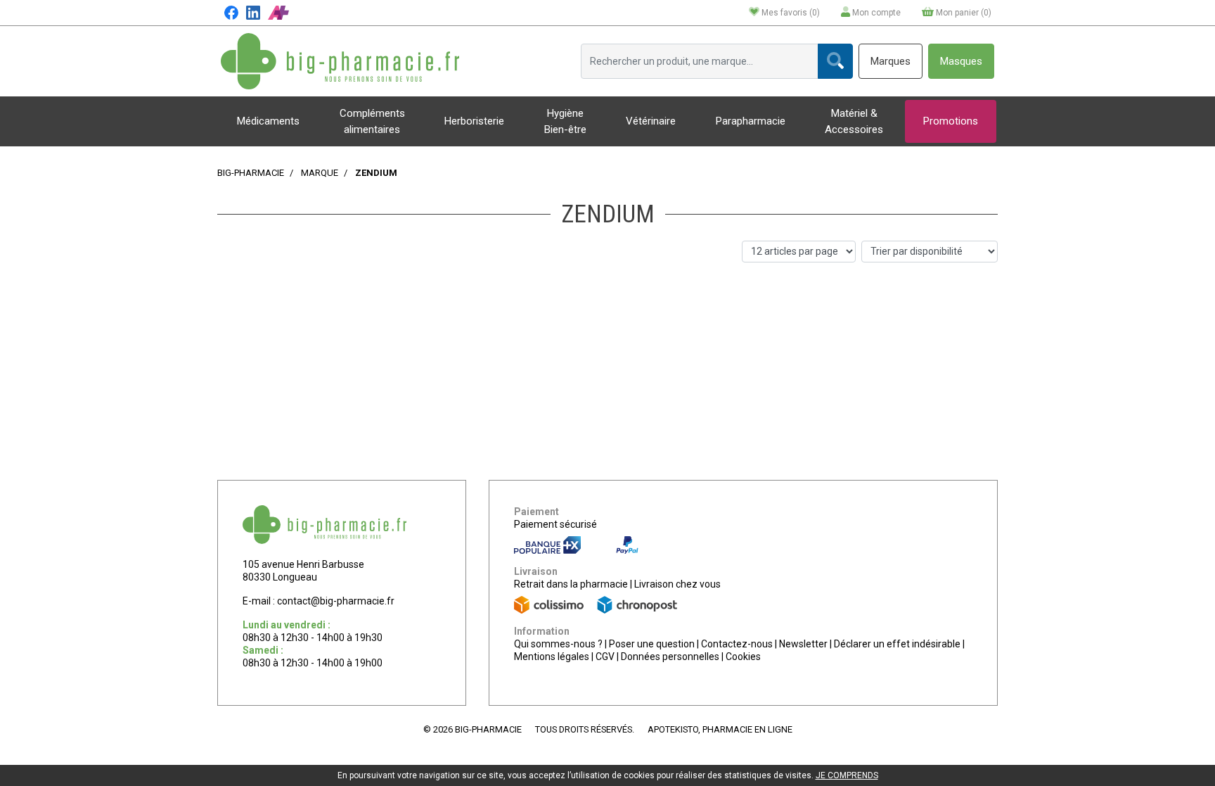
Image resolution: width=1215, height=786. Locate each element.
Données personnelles (670, 656)
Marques (890, 61)
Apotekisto (720, 729)
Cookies (743, 656)
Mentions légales (551, 656)
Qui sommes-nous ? (558, 643)
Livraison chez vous (677, 584)
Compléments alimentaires (372, 121)
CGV (605, 656)
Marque (319, 172)
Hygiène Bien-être (565, 121)
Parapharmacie (750, 121)
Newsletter (803, 643)
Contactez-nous (737, 643)
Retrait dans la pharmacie (571, 584)
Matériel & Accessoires (854, 121)
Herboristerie (474, 121)
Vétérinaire (651, 121)
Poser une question (652, 643)
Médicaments (268, 121)
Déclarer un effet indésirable (897, 643)
